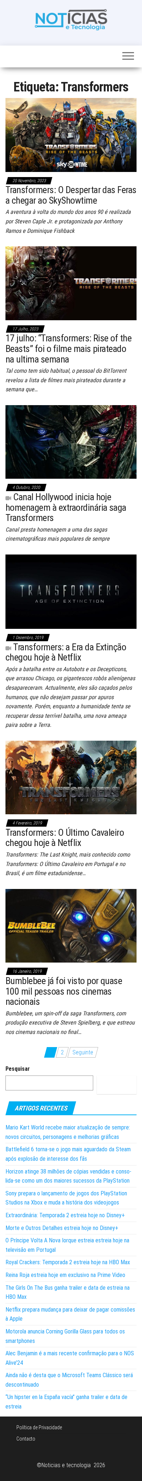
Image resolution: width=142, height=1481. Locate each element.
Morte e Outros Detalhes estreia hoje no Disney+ (61, 1228)
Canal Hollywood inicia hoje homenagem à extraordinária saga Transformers (65, 507)
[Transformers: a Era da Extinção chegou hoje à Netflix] (71, 591)
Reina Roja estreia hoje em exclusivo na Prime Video (65, 1275)
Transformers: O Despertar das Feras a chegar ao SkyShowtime (71, 195)
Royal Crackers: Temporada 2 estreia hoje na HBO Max (67, 1262)
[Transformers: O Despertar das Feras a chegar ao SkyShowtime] (71, 134)
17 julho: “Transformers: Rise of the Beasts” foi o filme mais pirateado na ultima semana (68, 348)
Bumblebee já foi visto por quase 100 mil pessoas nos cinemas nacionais (63, 991)
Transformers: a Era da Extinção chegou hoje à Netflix (65, 652)
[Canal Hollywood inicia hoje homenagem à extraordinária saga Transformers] (71, 441)
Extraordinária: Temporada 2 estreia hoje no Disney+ (65, 1215)
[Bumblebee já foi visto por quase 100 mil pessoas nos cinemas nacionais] (71, 925)
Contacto (25, 1439)
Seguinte (82, 1052)
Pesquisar (17, 1068)
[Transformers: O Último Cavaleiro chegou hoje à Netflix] (71, 776)
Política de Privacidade (39, 1427)
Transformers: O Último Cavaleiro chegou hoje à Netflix (64, 838)
